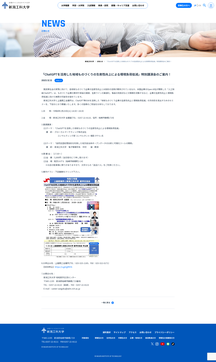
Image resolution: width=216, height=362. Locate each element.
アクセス (132, 332)
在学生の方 (110, 338)
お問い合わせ (138, 5)
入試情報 (91, 5)
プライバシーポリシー (164, 332)
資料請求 (107, 332)
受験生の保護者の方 (166, 338)
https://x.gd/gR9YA (63, 266)
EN (199, 5)
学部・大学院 (78, 5)
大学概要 (65, 5)
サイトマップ (120, 332)
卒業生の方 (122, 338)
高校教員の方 (150, 338)
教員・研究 (103, 5)
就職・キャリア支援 (120, 5)
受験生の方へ (184, 5)
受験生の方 (99, 338)
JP (195, 5)
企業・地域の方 (136, 338)
